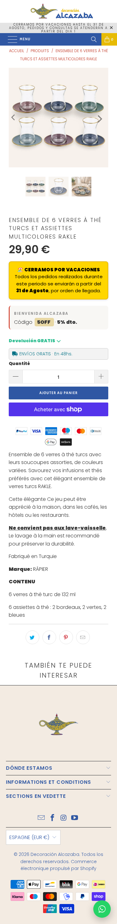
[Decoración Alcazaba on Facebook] (52, 818)
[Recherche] (94, 39)
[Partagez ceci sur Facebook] (49, 637)
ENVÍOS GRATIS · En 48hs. (45, 354)
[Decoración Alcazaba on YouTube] (75, 818)
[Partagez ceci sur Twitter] (32, 637)
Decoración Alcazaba (55, 854)
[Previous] (13, 117)
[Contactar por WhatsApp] (102, 909)
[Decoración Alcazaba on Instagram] (64, 818)
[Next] (99, 119)
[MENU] (9, 39)
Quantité (19, 364)
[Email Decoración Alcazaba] (41, 818)
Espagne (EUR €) (29, 837)
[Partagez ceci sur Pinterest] (66, 637)
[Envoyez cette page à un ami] (83, 637)
